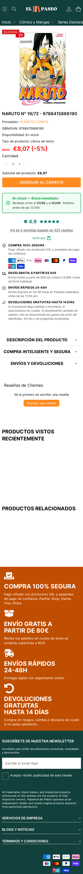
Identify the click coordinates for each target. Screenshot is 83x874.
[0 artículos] (78, 9)
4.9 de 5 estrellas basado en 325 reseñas (41, 230)
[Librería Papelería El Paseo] (41, 9)
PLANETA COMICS (34, 122)
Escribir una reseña (41, 403)
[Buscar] (14, 9)
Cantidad (10, 156)
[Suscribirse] (73, 763)
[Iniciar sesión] (68, 9)
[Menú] (4, 9)
